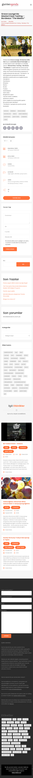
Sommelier (24, 116)
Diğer (9, 173)
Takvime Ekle (16, 198)
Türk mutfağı (16, 379)
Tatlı (25, 376)
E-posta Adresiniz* (6, 597)
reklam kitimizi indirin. (19, 695)
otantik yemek (18, 367)
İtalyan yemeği (8, 391)
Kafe (19, 361)
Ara (4, 260)
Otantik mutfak (8, 367)
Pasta (26, 367)
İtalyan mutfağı (24, 388)
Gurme (5, 361)
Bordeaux (13, 111)
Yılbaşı (26, 385)
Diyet (12, 355)
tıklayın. (12, 704)
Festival (6, 358)
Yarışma (6, 385)
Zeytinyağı (7, 388)
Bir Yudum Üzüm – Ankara (13, 444)
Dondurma (19, 355)
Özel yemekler (8, 547)
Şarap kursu (7, 116)
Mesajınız (4, 610)
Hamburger (13, 361)
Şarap (15, 391)
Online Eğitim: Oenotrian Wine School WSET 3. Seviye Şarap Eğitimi (16, 503)
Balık (21, 352)
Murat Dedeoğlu (23, 113)
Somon (14, 376)
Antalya (6, 111)
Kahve (5, 364)
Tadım (5, 119)
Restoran (20, 370)
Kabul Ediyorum (16, 772)
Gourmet (22, 358)
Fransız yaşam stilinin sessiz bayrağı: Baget (15, 283)
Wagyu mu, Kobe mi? (9, 299)
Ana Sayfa (3, 21)
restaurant (13, 370)
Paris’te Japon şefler (9, 291)
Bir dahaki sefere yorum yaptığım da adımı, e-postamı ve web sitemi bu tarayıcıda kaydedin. (17, 242)
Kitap (11, 364)
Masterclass (7, 113)
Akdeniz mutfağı (8, 352)
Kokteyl (17, 364)
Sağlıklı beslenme (8, 373)
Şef (5, 394)
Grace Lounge (21, 111)
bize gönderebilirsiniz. (15, 689)
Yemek (12, 385)
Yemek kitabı (19, 385)
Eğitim (12, 173)
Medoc (14, 113)
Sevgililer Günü (19, 373)
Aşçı (16, 352)
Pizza (5, 370)
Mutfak (23, 364)
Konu (2, 604)
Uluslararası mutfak (20, 382)
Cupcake (6, 355)
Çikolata (14, 388)
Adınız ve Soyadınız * (7, 590)
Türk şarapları (8, 382)
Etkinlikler (11, 21)
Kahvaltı (25, 361)
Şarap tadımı (16, 116)
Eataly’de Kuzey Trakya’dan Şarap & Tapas (16, 539)
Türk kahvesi (7, 379)
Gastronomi (14, 358)
